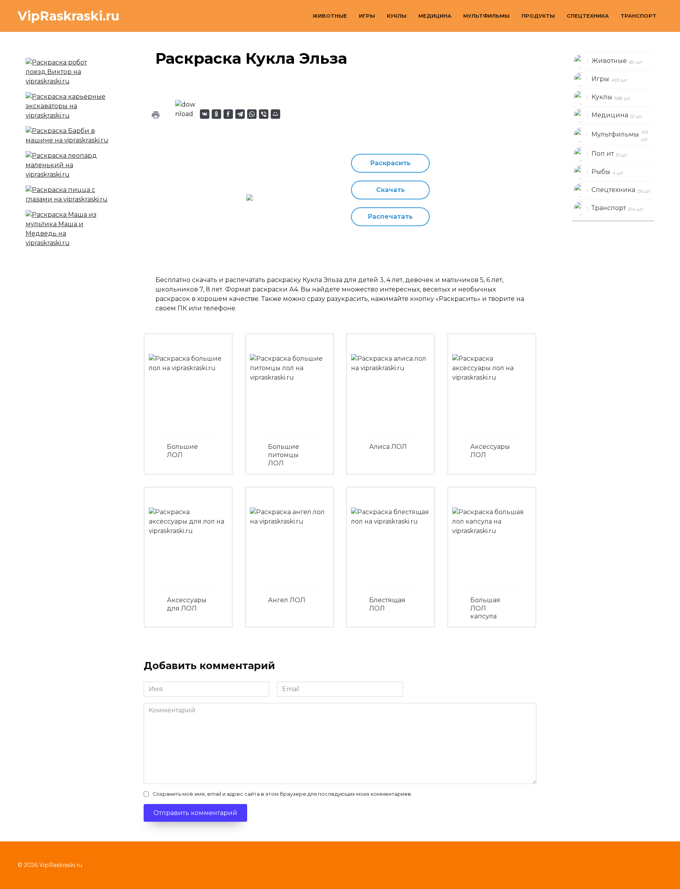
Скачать (390, 190)
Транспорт (638, 16)
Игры (367, 16)
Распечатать (390, 216)
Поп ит (609, 154)
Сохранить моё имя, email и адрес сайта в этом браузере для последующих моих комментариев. (282, 794)
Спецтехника (588, 16)
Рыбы (607, 172)
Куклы (397, 16)
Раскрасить (390, 163)
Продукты (538, 16)
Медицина (434, 16)
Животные (329, 16)
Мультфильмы (486, 16)
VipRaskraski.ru (68, 16)
